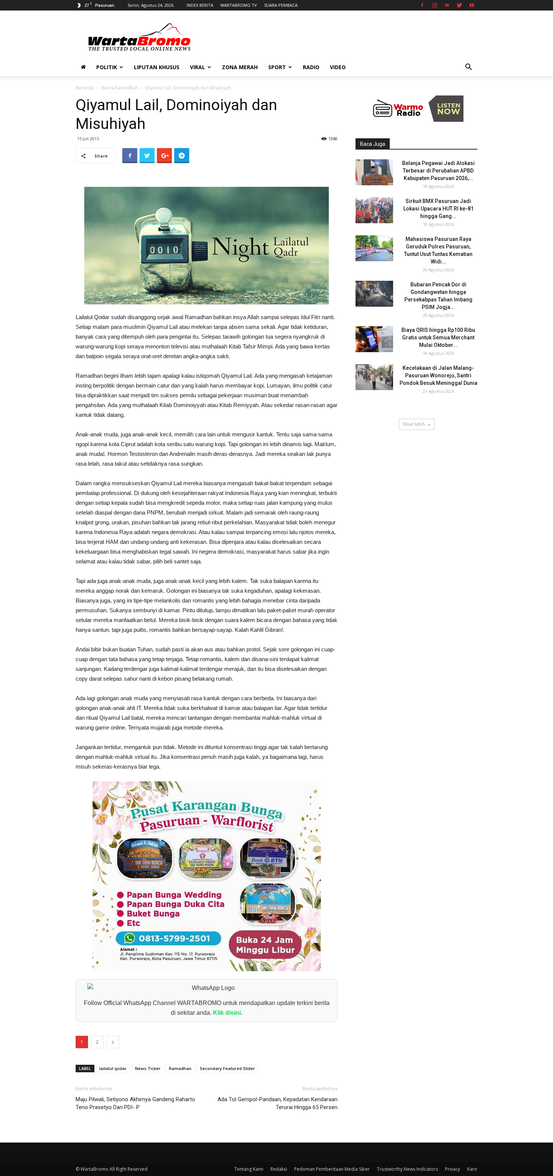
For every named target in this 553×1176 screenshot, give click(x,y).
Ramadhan (180, 1068)
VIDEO (338, 67)
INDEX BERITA (200, 5)
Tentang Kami (248, 1169)
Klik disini (227, 1013)
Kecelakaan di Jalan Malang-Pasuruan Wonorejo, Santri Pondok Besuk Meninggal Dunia (438, 375)
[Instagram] (434, 5)
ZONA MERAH (240, 67)
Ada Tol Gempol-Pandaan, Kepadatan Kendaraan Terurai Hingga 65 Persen (277, 1103)
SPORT (277, 67)
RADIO (311, 67)
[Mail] (447, 5)
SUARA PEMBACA (281, 5)
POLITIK (106, 67)
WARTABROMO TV (238, 5)
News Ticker (148, 1068)
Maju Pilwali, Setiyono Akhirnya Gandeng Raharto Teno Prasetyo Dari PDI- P (135, 1103)
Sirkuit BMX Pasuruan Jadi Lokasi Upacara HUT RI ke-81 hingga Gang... (438, 208)
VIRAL (197, 67)
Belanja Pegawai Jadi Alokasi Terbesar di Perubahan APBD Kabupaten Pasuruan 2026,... (438, 170)
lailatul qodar (113, 1068)
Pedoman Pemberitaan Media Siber (332, 1169)
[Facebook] (422, 5)
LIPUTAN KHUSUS (156, 67)
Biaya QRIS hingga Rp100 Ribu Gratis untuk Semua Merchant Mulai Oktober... (438, 337)
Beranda (85, 88)
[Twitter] (459, 5)
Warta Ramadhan (119, 88)
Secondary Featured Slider (227, 1068)
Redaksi (278, 1169)
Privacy (452, 1169)
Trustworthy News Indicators (407, 1169)
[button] (468, 67)
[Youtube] (471, 5)
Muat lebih (414, 424)
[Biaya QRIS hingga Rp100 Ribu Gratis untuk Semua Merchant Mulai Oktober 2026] (374, 339)
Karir (472, 1169)
